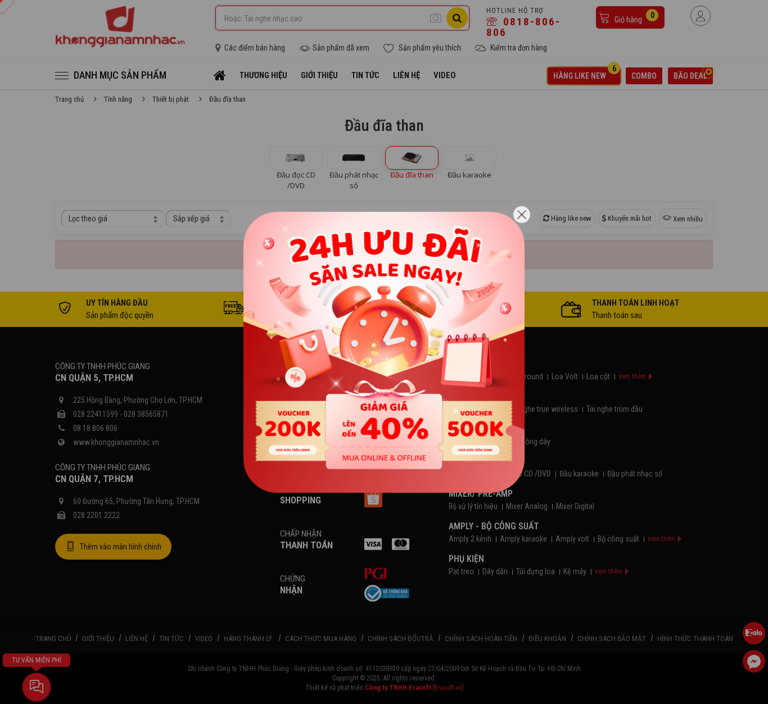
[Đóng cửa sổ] (521, 214)
